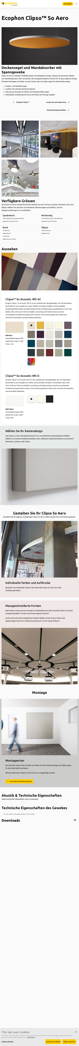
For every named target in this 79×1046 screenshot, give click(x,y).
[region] (39, 1037)
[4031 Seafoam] (49, 334)
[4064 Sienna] (49, 352)
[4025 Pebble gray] (31, 334)
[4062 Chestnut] (40, 352)
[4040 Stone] (40, 343)
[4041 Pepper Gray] (49, 343)
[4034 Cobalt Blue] (67, 334)
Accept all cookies (53, 1042)
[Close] (76, 1032)
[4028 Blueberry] (40, 334)
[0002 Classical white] (40, 399)
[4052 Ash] (67, 343)
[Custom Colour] (31, 361)
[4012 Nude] (58, 325)
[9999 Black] (49, 399)
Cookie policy (31, 1037)
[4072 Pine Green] (67, 352)
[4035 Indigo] (31, 343)
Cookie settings (7, 1041)
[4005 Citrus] (40, 325)
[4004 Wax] (31, 325)
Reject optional (69, 1042)
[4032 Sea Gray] (58, 334)
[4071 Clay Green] (58, 352)
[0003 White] (31, 399)
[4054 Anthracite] (31, 352)
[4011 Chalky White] (49, 325)
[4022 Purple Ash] (67, 325)
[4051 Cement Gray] (58, 343)
